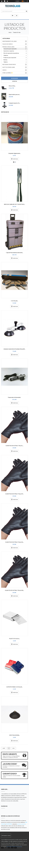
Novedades (14, 78)
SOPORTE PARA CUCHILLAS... (14, 687)
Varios (4, 70)
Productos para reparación (15, 57)
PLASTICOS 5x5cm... (14, 638)
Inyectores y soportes (15, 51)
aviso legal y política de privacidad (14, 846)
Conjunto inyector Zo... (14, 103)
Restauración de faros (9, 64)
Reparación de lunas (8, 46)
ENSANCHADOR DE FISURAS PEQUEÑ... (14, 349)
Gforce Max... (12, 86)
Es (23, 1)
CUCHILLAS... (14, 300)
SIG (13, 748)
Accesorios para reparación (15, 48)
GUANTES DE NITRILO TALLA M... (14, 493)
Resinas (15, 59)
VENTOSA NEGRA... (14, 735)
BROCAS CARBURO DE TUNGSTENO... (14, 204)
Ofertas (14, 81)
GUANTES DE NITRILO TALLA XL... (14, 542)
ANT (4, 748)
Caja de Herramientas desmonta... (14, 252)
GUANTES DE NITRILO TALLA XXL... (14, 590)
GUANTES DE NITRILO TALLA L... (14, 445)
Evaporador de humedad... (14, 397)
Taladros (15, 62)
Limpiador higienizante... (14, 153)
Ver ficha (15, 158)
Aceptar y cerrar (6, 835)
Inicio (10, 32)
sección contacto (21, 824)
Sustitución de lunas (8, 67)
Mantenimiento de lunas (9, 41)
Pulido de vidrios (7, 44)
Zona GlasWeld (7, 72)
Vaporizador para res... (14, 94)
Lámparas (15, 55)
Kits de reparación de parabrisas (15, 53)
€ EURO (17, 1)
